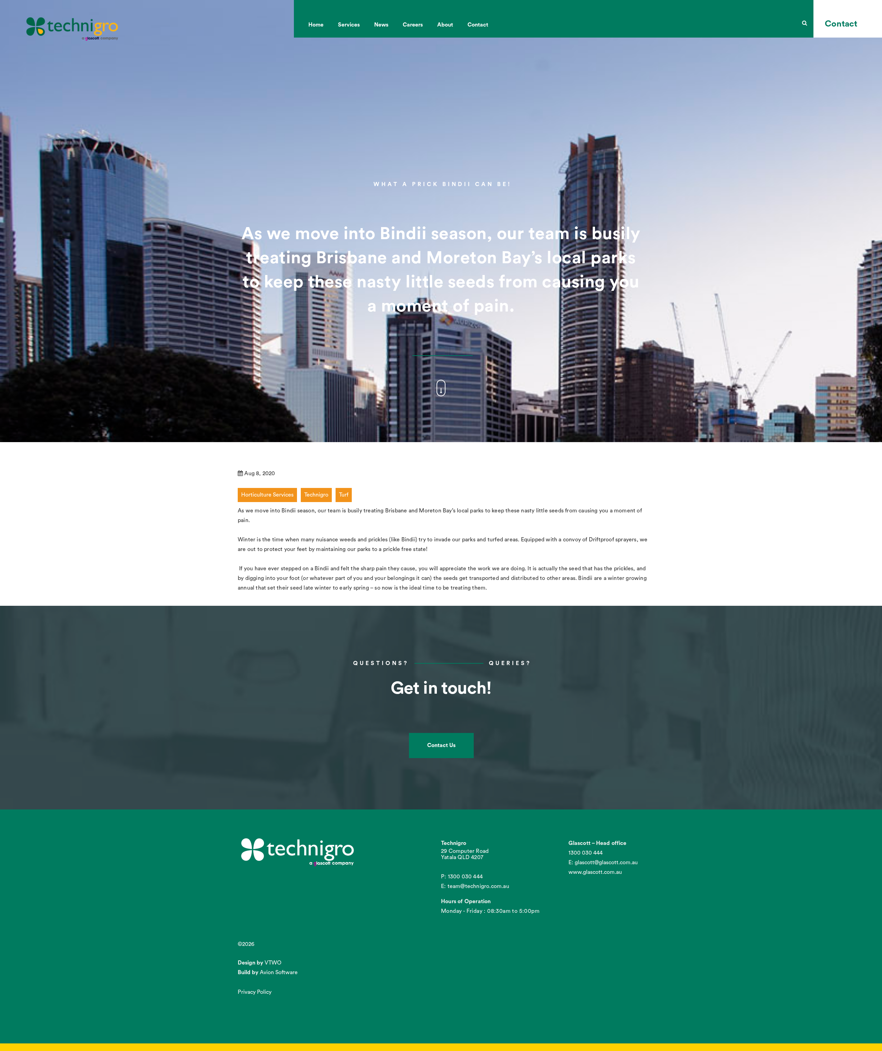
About (445, 25)
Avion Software (279, 972)
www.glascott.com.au (595, 872)
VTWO (273, 963)
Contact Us (441, 745)
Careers (413, 25)
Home (316, 25)
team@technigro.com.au (478, 886)
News (381, 25)
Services (349, 25)
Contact (478, 25)
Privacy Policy (254, 992)
